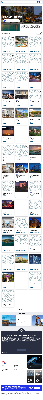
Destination (8, 20)
